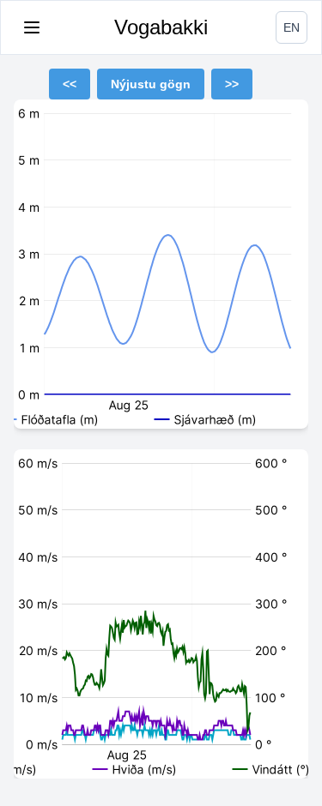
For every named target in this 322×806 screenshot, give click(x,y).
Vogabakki (161, 27)
